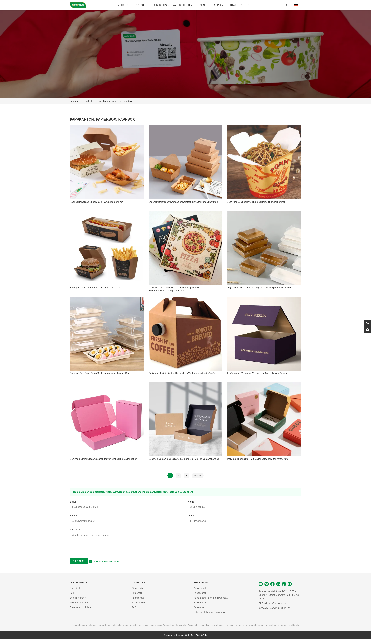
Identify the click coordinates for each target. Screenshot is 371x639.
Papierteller (181, 625)
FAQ (134, 607)
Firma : (191, 516)
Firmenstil (137, 593)
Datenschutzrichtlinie (80, 607)
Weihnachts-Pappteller (198, 625)
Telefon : (74, 516)
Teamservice (138, 602)
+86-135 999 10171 (280, 608)
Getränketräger (256, 625)
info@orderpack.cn (278, 603)
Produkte (88, 101)
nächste (197, 475)
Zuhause (74, 101)
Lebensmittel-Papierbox (236, 625)
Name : (191, 502)
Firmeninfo (137, 588)
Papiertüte (198, 607)
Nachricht (75, 588)
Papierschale (200, 588)
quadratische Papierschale (162, 625)
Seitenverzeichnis (79, 602)
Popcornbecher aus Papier (84, 625)
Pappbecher (199, 593)
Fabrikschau (138, 598)
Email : (74, 502)
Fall (72, 593)
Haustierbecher (272, 625)
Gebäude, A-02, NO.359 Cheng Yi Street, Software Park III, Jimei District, (279, 595)
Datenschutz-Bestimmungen (106, 561)
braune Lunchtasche (290, 625)
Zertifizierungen (78, 598)
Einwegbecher (217, 625)
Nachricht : (76, 529)
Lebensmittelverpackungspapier (209, 612)
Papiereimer (199, 602)
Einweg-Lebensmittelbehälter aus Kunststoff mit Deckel (123, 625)
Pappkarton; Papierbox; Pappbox (115, 101)
